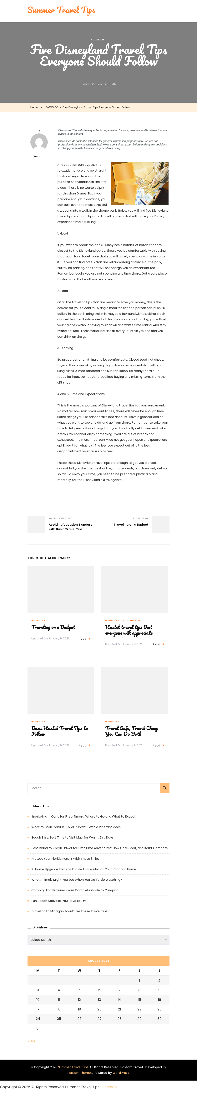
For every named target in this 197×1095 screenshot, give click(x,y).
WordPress (121, 1073)
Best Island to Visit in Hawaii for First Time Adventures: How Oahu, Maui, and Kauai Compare (99, 848)
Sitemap (109, 1086)
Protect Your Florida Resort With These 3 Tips (65, 858)
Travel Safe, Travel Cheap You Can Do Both (131, 731)
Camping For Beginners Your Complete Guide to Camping (75, 890)
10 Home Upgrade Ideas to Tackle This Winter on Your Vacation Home (83, 869)
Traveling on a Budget (53, 627)
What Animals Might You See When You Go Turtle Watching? (76, 879)
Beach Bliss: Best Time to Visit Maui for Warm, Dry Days (72, 837)
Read (82, 639)
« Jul (31, 1041)
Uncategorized (131, 620)
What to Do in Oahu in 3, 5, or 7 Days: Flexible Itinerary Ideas (76, 827)
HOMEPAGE (97, 39)
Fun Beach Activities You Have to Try (58, 901)
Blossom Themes (79, 1073)
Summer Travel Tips (73, 1067)
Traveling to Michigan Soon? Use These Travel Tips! (69, 911)
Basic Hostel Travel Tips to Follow (59, 731)
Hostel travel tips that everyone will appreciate (129, 630)
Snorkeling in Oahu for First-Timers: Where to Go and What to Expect (83, 816)
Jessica (39, 156)
